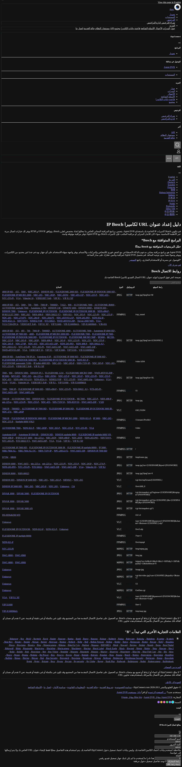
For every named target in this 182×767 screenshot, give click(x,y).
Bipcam (162, 648)
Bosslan (103, 655)
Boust (76, 655)
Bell (86, 642)
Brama (25, 655)
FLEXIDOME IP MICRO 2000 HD (52, 334)
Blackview (39, 648)
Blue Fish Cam (149, 652)
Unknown (22, 311)
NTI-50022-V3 (23, 441)
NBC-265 (37, 295)
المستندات (170, 17)
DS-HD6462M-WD (11, 515)
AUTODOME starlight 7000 (15, 308)
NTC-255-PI (8, 298)
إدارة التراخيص (154, 23)
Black (122, 648)
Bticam (35, 658)
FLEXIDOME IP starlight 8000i (82, 447)
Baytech (37, 639)
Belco (125, 642)
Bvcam (68, 661)
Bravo (9, 655)
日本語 (171, 198)
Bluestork (84, 652)
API (112, 28)
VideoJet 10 (28, 298)
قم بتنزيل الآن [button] (174, 265)
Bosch (127, 655)
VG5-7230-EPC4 (10, 324)
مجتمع (117, 28)
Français (171, 187)
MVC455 (15, 376)
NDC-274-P (99, 464)
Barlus (71, 639)
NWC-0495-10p (84, 379)
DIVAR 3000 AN (25, 508)
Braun (17, 655)
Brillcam (107, 658)
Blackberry (76, 648)
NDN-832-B (98, 318)
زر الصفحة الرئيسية (157, 692)
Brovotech (64, 658)
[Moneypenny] (164, 702)
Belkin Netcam (97, 642)
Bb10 (28, 639)
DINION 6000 (8, 464)
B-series (160, 639)
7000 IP (43, 305)
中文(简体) (170, 211)
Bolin (12, 652)
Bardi (78, 639)
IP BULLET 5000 (10, 314)
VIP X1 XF (68, 298)
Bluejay (104, 652)
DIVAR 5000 (23, 493)
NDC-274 (6, 412)
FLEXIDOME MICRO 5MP (82, 337)
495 (22, 331)
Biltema (62, 645)
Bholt (115, 645)
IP (180, 733)
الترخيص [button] (171, 20)
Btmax (17, 658)
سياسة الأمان (59, 687)
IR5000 (101, 337)
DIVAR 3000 (8, 493)
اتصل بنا (79, 28)
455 (17, 292)
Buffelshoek (168, 661)
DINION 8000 (85, 308)
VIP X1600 (56, 324)
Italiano (171, 195)
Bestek (150, 645)
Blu (160, 652)
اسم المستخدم (174, 739)
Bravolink (169, 658)
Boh (27, 652)
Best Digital (168, 645)
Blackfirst (51, 648)
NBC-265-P (33, 292)
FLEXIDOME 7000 (80, 334)
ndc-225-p (6, 402)
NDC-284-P (33, 318)
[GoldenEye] (161, 702)
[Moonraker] (170, 702)
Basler (53, 639)
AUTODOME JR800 (104, 305)
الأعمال (158, 28)
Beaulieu (170, 642)
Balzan (103, 639)
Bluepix (94, 652)
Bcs (22, 639)
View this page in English (169, 2)
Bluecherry (125, 652)
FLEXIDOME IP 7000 (102, 334)
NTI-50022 (50, 321)
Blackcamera (63, 648)
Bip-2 (171, 648)
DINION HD (47, 292)
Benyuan (53, 642)
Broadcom (87, 658)
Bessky (18, 642)
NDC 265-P (79, 314)
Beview (133, 645)
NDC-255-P (106, 314)
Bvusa (60, 661)
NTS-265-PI (95, 389)
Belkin (109, 642)
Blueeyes (114, 652)
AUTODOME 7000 (83, 305)
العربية (172, 179)
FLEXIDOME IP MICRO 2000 (16, 295)
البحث (177, 719)
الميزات (166, 28)
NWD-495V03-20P (66, 321)
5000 (23, 292)
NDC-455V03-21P (65, 318)
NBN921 (67, 480)
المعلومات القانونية (76, 687)
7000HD (54, 305)
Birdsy (147, 648)
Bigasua (95, 645)
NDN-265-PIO (83, 318)
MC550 (110, 337)
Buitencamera (154, 661)
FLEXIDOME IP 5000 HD (92, 356)
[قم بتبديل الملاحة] (169, 158)
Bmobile (64, 652)
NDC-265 (6, 318)
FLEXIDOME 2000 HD (67, 292)
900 (10, 373)
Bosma (119, 655)
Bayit (45, 639)
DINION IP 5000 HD (26, 480)
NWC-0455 (23, 464)
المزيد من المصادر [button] (172, 667)
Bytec (37, 661)
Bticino (26, 658)
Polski (172, 203)
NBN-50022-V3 (53, 314)
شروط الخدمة (106, 687)
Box (53, 655)
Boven (69, 655)
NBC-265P (50, 295)
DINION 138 (54, 308)
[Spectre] (173, 702)
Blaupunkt (27, 648)
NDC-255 (86, 340)
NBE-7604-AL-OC (27, 451)
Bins (39, 645)
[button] (178, 153)
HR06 (13, 457)
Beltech (71, 642)
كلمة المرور (175, 744)
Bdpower (14, 639)
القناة (178, 755)
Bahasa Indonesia (167, 192)
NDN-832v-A (8, 321)
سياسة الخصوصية (123, 687)
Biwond (130, 648)
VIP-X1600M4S (88, 324)
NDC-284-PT (48, 318)
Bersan (35, 642)
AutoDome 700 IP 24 (25, 356)
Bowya (60, 655)
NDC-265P (77, 438)
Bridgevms (118, 658)
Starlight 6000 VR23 (24, 421)
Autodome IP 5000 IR (28, 434)
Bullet (143, 661)
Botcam (94, 655)
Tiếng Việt (170, 208)
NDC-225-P (91, 295)
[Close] (180, 731)
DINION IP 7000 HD (97, 451)
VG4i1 (13, 382)
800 (69, 305)
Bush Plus (110, 661)
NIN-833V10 (73, 402)
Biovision (21, 645)
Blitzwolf (9, 648)
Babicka (140, 639)
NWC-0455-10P (53, 347)
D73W (5, 457)
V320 (101, 402)
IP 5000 (96, 418)
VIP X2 (102, 467)
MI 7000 (81, 399)
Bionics (31, 645)
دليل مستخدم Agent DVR (129, 692)
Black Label (98, 648)
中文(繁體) (170, 214)
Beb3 (161, 642)
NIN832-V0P (36, 321)
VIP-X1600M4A (71, 324)
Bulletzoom (133, 661)
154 (73, 486)
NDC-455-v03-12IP (49, 343)
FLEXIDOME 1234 (54, 373)
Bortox (136, 655)
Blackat (87, 648)
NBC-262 (25, 314)
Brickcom (150, 658)
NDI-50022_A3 (80, 389)
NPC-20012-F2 (9, 347)
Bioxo (12, 645)
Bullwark (121, 661)
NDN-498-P (103, 311)
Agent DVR (169, 67)
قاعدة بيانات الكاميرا (130, 28)
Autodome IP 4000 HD (104, 331)
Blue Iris (136, 652)
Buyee (100, 661)
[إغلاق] (179, 42)
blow (171, 652)
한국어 (171, 201)
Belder (117, 642)
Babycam (130, 639)
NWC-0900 (20, 555)
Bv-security (79, 661)
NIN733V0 (22, 321)
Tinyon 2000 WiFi (85, 321)
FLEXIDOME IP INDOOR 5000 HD (97, 292)
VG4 (18, 298)
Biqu (155, 648)
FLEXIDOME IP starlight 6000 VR (94, 434)
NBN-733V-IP (83, 363)
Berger (44, 642)
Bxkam (45, 661)
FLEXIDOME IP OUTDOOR (43, 311)
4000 (31, 334)
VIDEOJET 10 (36, 350)
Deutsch (171, 182)
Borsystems (146, 655)
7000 (36, 305)
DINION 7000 (8, 311)
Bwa (53, 661)
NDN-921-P (82, 360)
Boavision (35, 652)
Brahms (33, 655)
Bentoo (63, 642)
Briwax (97, 658)
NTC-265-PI (38, 347)
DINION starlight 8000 (65, 434)
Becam (153, 642)
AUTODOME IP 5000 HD (65, 356)
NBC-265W (62, 295)
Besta (158, 645)
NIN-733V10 (58, 402)
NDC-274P (20, 343)
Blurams (74, 652)
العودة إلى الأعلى (173, 682)
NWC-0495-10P (87, 347)
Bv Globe (90, 661)
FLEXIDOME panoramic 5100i (16, 363)
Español (171, 185)
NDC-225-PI (93, 314)
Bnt (44, 652)
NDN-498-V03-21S (23, 379)
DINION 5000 (69, 308)
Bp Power (44, 655)
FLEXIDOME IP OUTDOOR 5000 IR (77, 311)
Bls (165, 652)
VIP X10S (71, 350)
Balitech (112, 639)
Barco (85, 639)
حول (173, 28)
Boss (111, 655)
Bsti (42, 658)
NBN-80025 (23, 473)
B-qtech (170, 639)
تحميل (172, 14)
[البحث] (177, 145)
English (171, 177)
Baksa (121, 639)
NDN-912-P (38, 529)
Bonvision (158, 655)
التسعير (132, 260)
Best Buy (8, 642)
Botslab (85, 655)
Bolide (20, 652)
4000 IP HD (7, 292)
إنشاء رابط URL (173, 764)
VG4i (4, 382)
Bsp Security (52, 658)
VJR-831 (103, 324)
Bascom (61, 639)
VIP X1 (56, 298)
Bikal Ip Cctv (74, 645)
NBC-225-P (7, 340)
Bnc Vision (53, 652)
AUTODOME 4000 (61, 331)
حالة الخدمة (89, 28)
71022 (63, 305)
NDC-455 (103, 295)
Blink (18, 648)
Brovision (76, 658)
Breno (159, 658)
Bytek (29, 661)
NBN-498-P (37, 314)
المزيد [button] (172, 25)
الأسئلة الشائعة (148, 28)
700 (29, 305)
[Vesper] (158, 702)
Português (170, 206)
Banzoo (94, 639)
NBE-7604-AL (9, 451)
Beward (124, 645)
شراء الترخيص (168, 23)
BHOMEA (106, 645)
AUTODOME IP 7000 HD (14, 334)
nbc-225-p (38, 376)
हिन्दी (173, 190)
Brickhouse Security (134, 658)
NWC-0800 (7, 555)
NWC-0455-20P (70, 347)
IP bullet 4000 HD (41, 363)
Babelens (150, 639)
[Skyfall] (167, 702)
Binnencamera (49, 645)
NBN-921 (67, 314)
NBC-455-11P (77, 295)
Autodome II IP (44, 356)
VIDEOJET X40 (43, 298)
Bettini (142, 645)
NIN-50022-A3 (96, 343)
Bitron (139, 648)
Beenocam (135, 642)
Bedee (145, 642)
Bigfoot (85, 645)
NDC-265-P (7, 343)
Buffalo (8, 658)
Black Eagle (111, 648)
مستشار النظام (102, 28)
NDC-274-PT (20, 318)
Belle (79, 642)
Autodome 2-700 (38, 308)
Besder (27, 642)
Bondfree (169, 655)
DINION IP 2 (36, 373)
